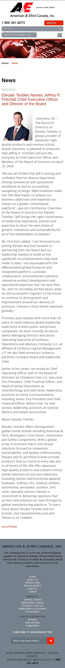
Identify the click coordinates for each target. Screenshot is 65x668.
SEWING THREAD (32, 599)
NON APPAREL (32, 622)
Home (5, 63)
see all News (9, 526)
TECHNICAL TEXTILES (32, 605)
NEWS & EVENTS (32, 585)
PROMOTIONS (32, 582)
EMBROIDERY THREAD (32, 602)
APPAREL (32, 619)
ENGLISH (51, 22)
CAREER (32, 591)
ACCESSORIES (33, 611)
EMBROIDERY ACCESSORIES (32, 608)
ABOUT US (32, 579)
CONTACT (32, 588)
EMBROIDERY (32, 625)
